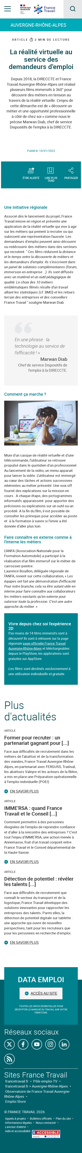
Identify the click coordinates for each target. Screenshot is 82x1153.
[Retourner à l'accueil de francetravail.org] (48, 9)
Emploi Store (15, 1101)
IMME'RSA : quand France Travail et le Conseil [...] (33, 811)
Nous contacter (46, 1123)
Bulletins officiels (41, 1118)
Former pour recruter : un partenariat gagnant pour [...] (36, 740)
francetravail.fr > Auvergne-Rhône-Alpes (36, 1086)
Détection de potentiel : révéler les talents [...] (38, 881)
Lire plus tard (51, 179)
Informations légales (18, 1123)
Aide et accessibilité (17, 1131)
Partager (71, 177)
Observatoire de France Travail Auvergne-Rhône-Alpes (37, 1094)
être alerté (31, 177)
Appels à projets (15, 1118)
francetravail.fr (16, 1081)
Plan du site (63, 1118)
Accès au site (44, 993)
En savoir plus (24, 791)
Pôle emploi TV (45, 1081)
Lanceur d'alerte (15, 1127)
